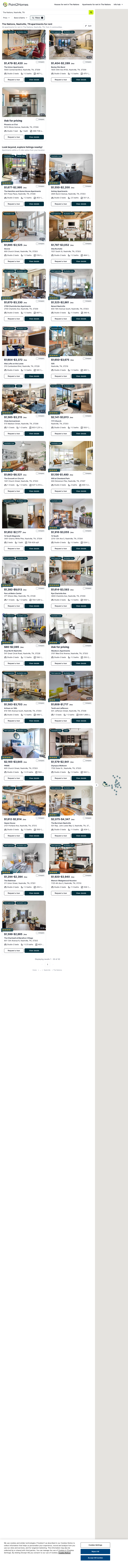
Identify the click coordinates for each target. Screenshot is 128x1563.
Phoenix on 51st (11, 124)
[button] (105, 783)
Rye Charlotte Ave (58, 593)
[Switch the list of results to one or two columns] (96, 785)
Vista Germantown (12, 421)
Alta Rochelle (56, 249)
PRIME (7, 766)
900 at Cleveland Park (60, 478)
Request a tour (14, 80)
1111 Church (56, 421)
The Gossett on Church (14, 478)
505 (52, 364)
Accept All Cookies (95, 1558)
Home (34, 970)
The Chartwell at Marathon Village (18, 938)
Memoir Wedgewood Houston (64, 880)
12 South (55, 536)
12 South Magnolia (12, 536)
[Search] (91, 12)
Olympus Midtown (59, 766)
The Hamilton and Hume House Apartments (22, 191)
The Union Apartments (13, 67)
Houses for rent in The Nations (66, 4)
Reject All (95, 1551)
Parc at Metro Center (13, 593)
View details (34, 80)
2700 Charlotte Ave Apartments (17, 306)
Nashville (47, 970)
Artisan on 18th (10, 708)
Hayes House (9, 823)
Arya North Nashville (13, 651)
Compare (41, 62)
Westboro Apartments (60, 651)
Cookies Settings (95, 1545)
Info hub (117, 4)
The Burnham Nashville (61, 823)
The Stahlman (10, 880)
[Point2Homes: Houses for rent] (16, 4)
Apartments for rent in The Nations (96, 4)
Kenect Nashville (58, 306)
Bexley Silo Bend (58, 67)
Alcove (7, 249)
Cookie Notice (64, 1553)
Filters (38, 18)
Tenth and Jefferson (59, 708)
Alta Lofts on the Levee (13, 364)
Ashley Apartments (59, 191)
